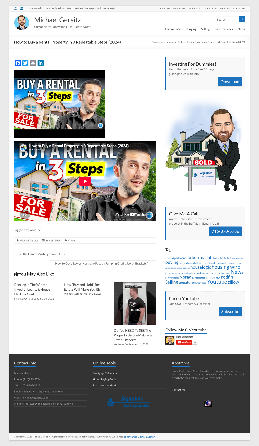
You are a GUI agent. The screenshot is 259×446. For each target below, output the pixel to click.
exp (222, 263)
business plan (233, 258)
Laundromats (210, 8)
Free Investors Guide (105, 385)
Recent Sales (179, 8)
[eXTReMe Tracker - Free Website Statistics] (208, 401)
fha (226, 263)
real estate (200, 277)
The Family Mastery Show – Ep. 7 (42, 254)
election (217, 263)
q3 (193, 277)
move (227, 273)
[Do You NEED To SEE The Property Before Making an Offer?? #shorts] (135, 284)
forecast (232, 263)
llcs (194, 273)
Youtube (35, 230)
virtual (203, 283)
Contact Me (239, 8)
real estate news (213, 277)
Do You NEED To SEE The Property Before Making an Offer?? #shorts (134, 335)
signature (186, 282)
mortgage (201, 273)
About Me (165, 8)
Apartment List (181, 258)
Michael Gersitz (57, 20)
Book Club (225, 8)
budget (216, 258)
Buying (191, 29)
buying (171, 262)
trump (197, 283)
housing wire (226, 267)
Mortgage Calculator (105, 373)
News (241, 29)
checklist (197, 263)
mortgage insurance (215, 273)
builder (223, 258)
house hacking (183, 268)
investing (179, 273)
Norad (185, 276)
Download (230, 81)
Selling (205, 29)
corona (205, 263)
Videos (72, 240)
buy (241, 258)
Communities (174, 29)
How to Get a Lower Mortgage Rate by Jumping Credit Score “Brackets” (103, 263)
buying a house (186, 263)
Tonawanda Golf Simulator (139, 436)
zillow (233, 282)
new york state (172, 277)
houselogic (200, 267)
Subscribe (230, 311)
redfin (227, 276)
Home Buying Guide (104, 379)
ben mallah (202, 257)
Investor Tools (223, 29)
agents (168, 258)
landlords (188, 273)
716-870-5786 (225, 231)
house (173, 268)
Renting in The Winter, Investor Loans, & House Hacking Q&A (32, 289)
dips (211, 263)
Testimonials (194, 8)
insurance (169, 273)
